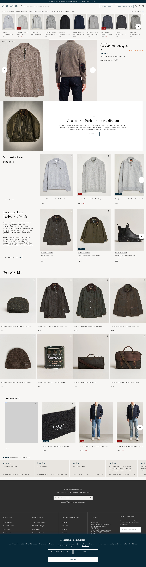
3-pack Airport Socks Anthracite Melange (56, 446)
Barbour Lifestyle (92, 32)
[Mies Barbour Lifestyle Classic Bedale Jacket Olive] (91, 300)
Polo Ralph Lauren (22, 32)
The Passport (7, 522)
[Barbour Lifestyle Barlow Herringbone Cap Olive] (18, 324)
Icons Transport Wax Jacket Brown (89, 255)
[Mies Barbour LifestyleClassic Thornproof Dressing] (55, 356)
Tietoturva (6, 529)
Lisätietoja (92, 134)
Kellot (30, 11)
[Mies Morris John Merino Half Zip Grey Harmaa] (121, 22)
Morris (118, 32)
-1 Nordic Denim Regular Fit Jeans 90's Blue (94, 446)
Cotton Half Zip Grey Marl (92, 34)
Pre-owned (66, 11)
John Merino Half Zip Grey (120, 34)
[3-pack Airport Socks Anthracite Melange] (58, 444)
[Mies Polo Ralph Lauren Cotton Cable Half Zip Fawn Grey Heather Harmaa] (51, 22)
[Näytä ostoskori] (142, 6)
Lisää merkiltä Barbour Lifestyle (15, 214)
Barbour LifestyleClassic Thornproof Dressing (52, 382)
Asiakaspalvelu (106, 6)
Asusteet (24, 11)
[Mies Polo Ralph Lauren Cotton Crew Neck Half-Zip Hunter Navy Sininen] (79, 22)
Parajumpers (35, 32)
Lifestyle (41, 11)
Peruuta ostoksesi (38, 533)
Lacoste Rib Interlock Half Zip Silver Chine (54, 199)
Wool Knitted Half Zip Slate (135, 34)
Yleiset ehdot (7, 533)
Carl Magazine (136, 11)
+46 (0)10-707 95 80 (102, 532)
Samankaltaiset (14, 159)
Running (59, 11)
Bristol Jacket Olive (47, 255)
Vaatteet (12, 11)
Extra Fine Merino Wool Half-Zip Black (64, 34)
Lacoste (5, 32)
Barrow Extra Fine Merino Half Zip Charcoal (107, 34)
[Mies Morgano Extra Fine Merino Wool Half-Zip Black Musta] (65, 22)
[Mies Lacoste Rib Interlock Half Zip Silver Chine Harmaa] (8, 22)
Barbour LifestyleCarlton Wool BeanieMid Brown (16, 382)
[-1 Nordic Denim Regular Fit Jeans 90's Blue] (96, 444)
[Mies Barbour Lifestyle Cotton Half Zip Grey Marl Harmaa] (93, 22)
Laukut (35, 11)
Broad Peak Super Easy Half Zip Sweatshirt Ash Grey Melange (36, 34)
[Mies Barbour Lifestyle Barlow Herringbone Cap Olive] (18, 300)
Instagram (65, 522)
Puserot (12, 41)
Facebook (65, 526)
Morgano (62, 32)
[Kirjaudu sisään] (136, 6)
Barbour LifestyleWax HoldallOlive (85, 382)
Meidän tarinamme (9, 526)
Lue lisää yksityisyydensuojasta (73, 502)
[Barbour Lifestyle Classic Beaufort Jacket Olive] (55, 324)
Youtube (64, 529)
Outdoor (53, 11)
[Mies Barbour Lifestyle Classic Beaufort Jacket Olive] (55, 300)
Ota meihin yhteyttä (38, 526)
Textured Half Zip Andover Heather (21, 34)
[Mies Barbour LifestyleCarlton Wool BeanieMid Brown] (18, 356)
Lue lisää (85, 546)
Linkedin (64, 533)
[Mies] (21, 422)
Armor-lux (133, 32)
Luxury (73, 11)
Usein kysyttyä (36, 529)
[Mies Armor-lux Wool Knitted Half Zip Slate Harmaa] (135, 22)
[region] (73, 468)
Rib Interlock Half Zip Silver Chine (8, 34)
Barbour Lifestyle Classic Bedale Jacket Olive (88, 326)
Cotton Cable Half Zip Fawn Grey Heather (50, 34)
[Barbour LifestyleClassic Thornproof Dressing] (55, 380)
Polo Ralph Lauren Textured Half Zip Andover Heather (92, 199)
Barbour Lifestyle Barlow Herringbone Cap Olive (16, 326)
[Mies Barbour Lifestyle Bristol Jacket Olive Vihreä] (56, 230)
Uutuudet (5, 11)
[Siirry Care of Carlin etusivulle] (9, 6)
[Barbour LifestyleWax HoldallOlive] (91, 380)
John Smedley (106, 32)
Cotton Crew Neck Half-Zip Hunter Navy (78, 34)
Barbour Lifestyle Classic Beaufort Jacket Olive (52, 326)
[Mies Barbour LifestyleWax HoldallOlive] (91, 356)
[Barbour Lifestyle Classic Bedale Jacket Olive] (91, 324)
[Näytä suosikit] (139, 6)
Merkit (47, 11)
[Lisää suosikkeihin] (71, 156)
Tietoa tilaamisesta (38, 522)
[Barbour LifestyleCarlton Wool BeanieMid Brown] (18, 380)
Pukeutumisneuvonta (124, 6)
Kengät (18, 11)
